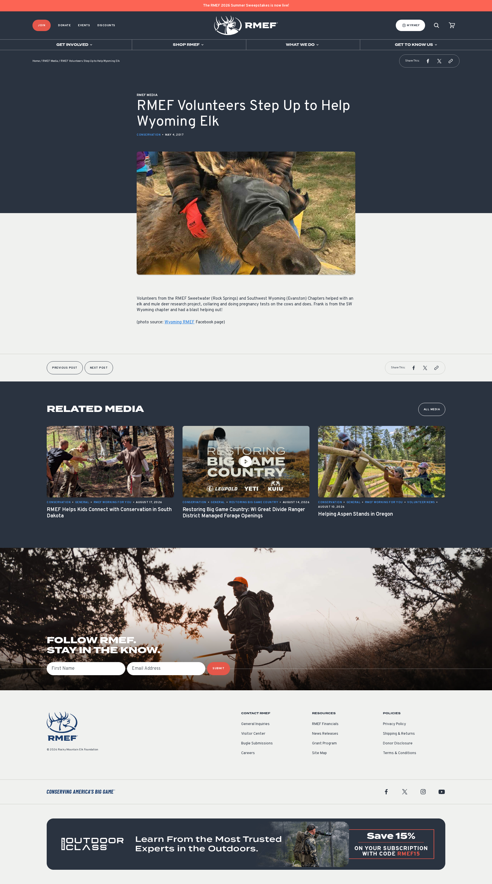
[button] (428, 61)
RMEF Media (50, 61)
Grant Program (324, 743)
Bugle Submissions (257, 743)
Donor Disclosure (398, 743)
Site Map (319, 753)
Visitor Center (253, 734)
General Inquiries (255, 724)
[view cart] (452, 25)
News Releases (325, 734)
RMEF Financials (325, 724)
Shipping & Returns (399, 734)
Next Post (99, 368)
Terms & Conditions (399, 753)
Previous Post (64, 368)
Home (36, 61)
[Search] (436, 25)
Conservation (149, 135)
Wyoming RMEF (179, 322)
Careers (248, 753)
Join (41, 25)
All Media (432, 409)
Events (84, 25)
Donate (64, 25)
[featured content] (246, 844)
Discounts (106, 25)
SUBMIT (218, 668)
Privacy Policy (394, 724)
